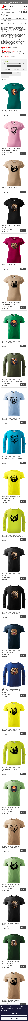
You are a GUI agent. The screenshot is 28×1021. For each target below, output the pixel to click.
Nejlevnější (16, 72)
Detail (22, 115)
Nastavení (14, 1013)
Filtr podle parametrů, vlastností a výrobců (13, 69)
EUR (26, 9)
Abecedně (5, 77)
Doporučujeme (6, 72)
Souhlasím (14, 1018)
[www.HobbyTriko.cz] (7, 6)
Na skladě (6, 61)
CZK (24, 9)
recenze (8, 56)
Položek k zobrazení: (14, 66)
